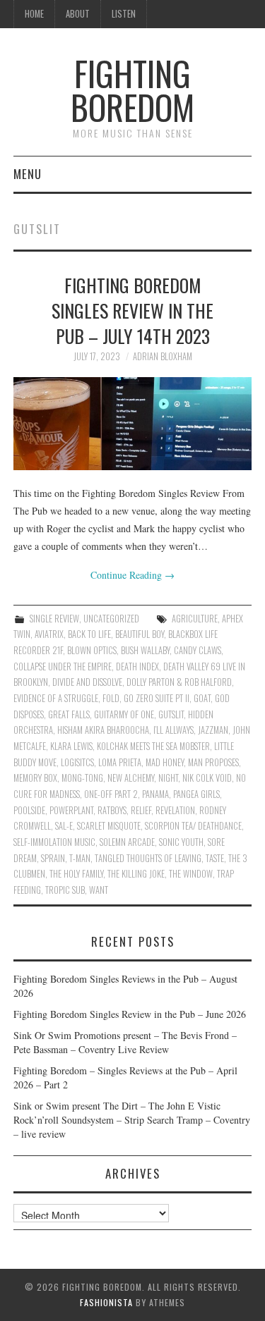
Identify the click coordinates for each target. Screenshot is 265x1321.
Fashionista (106, 1302)
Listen (124, 13)
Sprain (53, 858)
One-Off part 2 (111, 794)
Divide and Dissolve (87, 682)
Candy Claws (197, 650)
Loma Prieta (119, 762)
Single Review (54, 618)
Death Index (137, 666)
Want (98, 890)
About (78, 13)
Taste (215, 858)
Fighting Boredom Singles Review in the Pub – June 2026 (129, 1014)
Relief (141, 810)
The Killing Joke (136, 873)
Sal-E (64, 825)
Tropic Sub (65, 890)
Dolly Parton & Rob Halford (179, 682)
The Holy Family (76, 873)
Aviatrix (49, 634)
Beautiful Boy (139, 634)
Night (168, 778)
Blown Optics (92, 650)
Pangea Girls (196, 794)
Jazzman (213, 730)
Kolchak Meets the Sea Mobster (153, 746)
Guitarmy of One (124, 714)
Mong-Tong (82, 778)
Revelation (175, 810)
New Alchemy (130, 778)
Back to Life (89, 634)
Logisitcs (77, 762)
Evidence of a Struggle (55, 698)
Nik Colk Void (207, 778)
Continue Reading (132, 575)
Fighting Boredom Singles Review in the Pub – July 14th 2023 (132, 310)
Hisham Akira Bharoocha (103, 730)
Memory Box (35, 778)
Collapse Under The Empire (62, 666)
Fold (110, 698)
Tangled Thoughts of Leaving (148, 858)
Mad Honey (165, 762)
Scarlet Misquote (109, 825)
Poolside (29, 810)
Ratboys (112, 810)
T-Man (79, 858)
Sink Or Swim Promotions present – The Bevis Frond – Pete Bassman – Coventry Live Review (125, 1042)
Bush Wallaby (145, 650)
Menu (27, 174)
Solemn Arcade (127, 842)
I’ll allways (173, 730)
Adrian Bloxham (162, 356)
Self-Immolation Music (54, 842)
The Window (191, 873)
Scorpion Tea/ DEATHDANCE (193, 825)
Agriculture (195, 618)
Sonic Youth (181, 842)
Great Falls (69, 714)
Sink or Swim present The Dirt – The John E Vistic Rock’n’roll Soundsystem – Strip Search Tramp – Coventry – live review (131, 1120)
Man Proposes (213, 762)
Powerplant (71, 810)
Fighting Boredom (132, 90)
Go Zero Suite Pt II (156, 698)
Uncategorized (111, 618)
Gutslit (171, 714)
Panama (155, 794)
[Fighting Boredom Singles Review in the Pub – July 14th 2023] (132, 423)
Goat (202, 698)
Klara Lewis (71, 746)
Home (34, 13)
